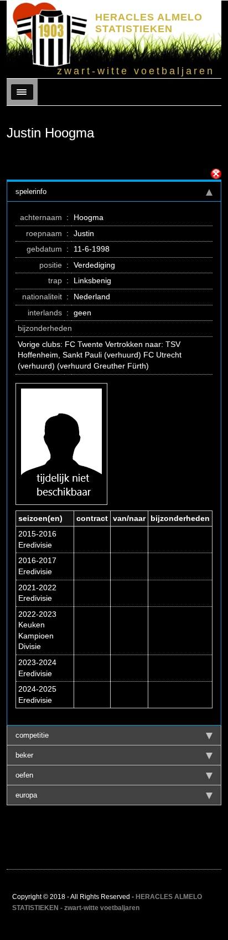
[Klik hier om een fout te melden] (215, 174)
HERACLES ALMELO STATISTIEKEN (149, 23)
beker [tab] (24, 755)
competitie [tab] (32, 735)
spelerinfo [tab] (30, 191)
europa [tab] (26, 795)
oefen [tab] (24, 775)
